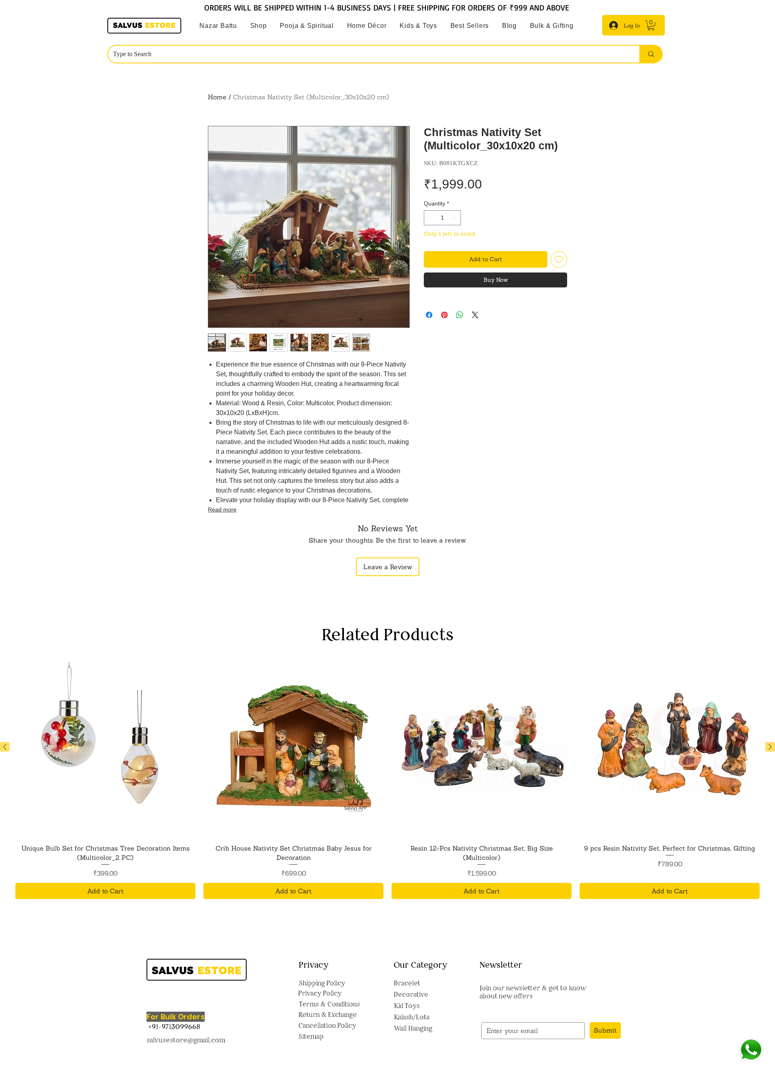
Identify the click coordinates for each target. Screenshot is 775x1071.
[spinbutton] (442, 218)
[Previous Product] (5, 747)
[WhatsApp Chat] (751, 1050)
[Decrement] (430, 218)
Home (217, 97)
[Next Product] (770, 747)
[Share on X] (475, 315)
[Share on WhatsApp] (460, 315)
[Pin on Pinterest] (444, 315)
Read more (222, 509)
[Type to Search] (650, 54)
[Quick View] (105, 747)
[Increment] (455, 218)
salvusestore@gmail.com (186, 1040)
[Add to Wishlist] (559, 259)
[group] (387, 778)
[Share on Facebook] (429, 315)
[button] (306, 26)
